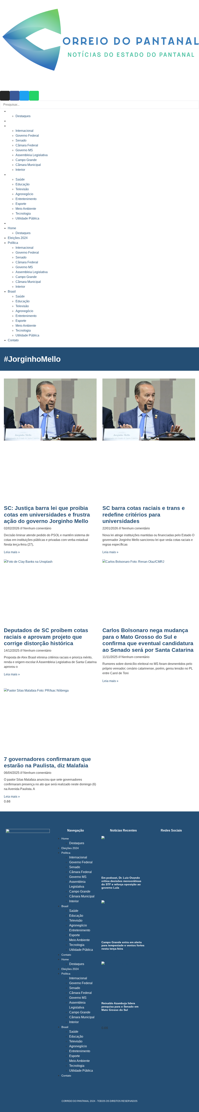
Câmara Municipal (28, 164)
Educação (23, 184)
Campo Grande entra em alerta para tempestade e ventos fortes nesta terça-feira (122, 945)
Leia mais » (12, 552)
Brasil (12, 174)
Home (12, 111)
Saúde (20, 179)
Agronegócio (24, 194)
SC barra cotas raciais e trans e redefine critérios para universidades (143, 514)
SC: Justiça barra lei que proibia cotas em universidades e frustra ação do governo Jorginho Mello (47, 514)
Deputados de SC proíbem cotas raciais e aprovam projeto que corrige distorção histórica (46, 636)
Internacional (24, 130)
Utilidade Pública (27, 218)
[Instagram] (5, 96)
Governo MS (24, 150)
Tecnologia (23, 213)
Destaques (23, 116)
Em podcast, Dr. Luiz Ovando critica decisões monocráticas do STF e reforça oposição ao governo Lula (121, 882)
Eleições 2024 (18, 121)
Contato (14, 223)
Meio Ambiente (26, 208)
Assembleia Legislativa (32, 155)
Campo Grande (26, 160)
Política (13, 125)
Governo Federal (27, 135)
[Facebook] (14, 96)
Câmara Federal (27, 145)
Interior (20, 169)
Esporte (21, 203)
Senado (21, 140)
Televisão (22, 189)
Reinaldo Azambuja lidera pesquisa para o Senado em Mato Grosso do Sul (119, 1006)
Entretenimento (26, 199)
